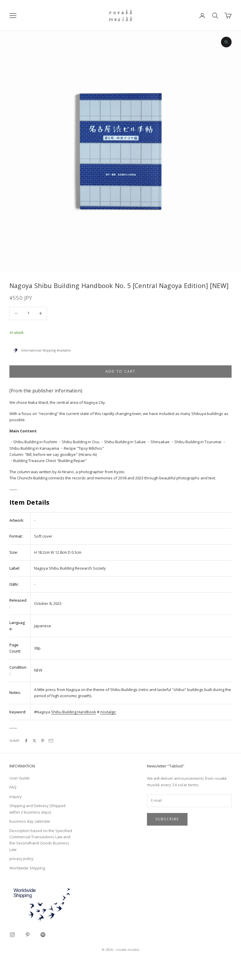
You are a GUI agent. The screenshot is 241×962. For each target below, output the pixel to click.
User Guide (19, 778)
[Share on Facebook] (26, 740)
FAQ (12, 787)
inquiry (15, 796)
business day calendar (29, 821)
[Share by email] (50, 740)
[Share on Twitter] (34, 740)
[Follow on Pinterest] (28, 935)
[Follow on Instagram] (12, 935)
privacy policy (21, 858)
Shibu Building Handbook (73, 712)
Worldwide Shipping (27, 868)
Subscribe (167, 819)
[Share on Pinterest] (42, 740)
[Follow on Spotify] (43, 935)
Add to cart (121, 371)
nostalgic (108, 712)
